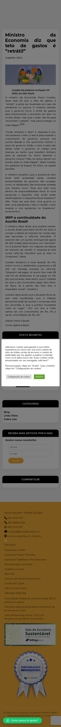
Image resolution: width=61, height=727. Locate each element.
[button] (22, 720)
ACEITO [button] (39, 377)
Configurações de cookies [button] (19, 377)
